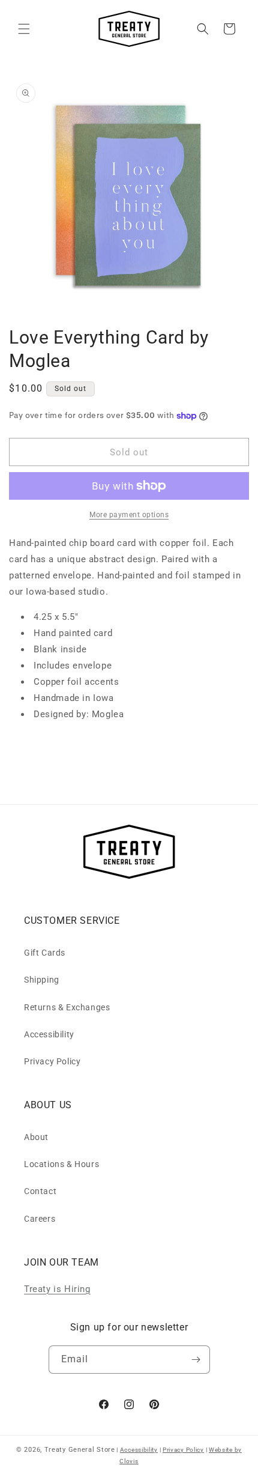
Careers (39, 1219)
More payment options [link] (129, 515)
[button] (24, 29)
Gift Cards (44, 952)
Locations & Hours (61, 1164)
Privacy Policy (52, 1061)
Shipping (41, 979)
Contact (40, 1191)
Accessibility (49, 1034)
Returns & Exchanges (67, 1007)
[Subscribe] (196, 1359)
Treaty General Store (79, 1450)
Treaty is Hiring (57, 1289)
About (36, 1137)
